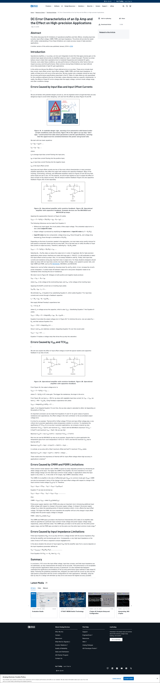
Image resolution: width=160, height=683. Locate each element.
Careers (57, 635)
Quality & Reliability (61, 648)
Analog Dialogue (87, 645)
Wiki (83, 642)
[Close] (157, 678)
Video (39, 588)
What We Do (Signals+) (62, 642)
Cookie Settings (116, 678)
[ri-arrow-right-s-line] (131, 605)
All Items (33, 588)
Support (85, 632)
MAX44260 (56, 264)
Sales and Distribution (62, 652)
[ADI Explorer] (123, 6)
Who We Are (59, 632)
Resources (85, 638)
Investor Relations (60, 645)
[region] (80, 678)
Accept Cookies (128, 678)
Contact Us (58, 658)
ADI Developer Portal (89, 648)
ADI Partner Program (61, 655)
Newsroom (58, 638)
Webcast (45, 588)
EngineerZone (86, 635)
